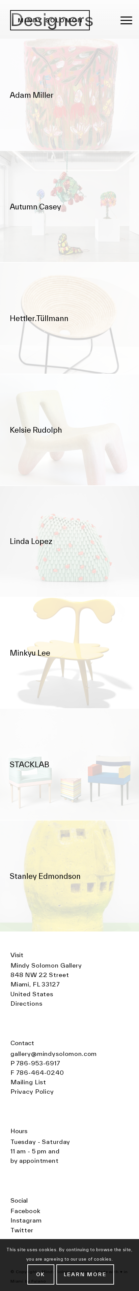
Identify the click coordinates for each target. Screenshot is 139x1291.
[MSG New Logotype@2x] (55, 20)
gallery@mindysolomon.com (53, 1053)
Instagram (26, 1220)
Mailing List (28, 1082)
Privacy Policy (32, 1091)
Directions (26, 1003)
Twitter (21, 1230)
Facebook (25, 1210)
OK (41, 1274)
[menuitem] (126, 20)
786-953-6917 (38, 1063)
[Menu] (126, 20)
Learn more (85, 1274)
